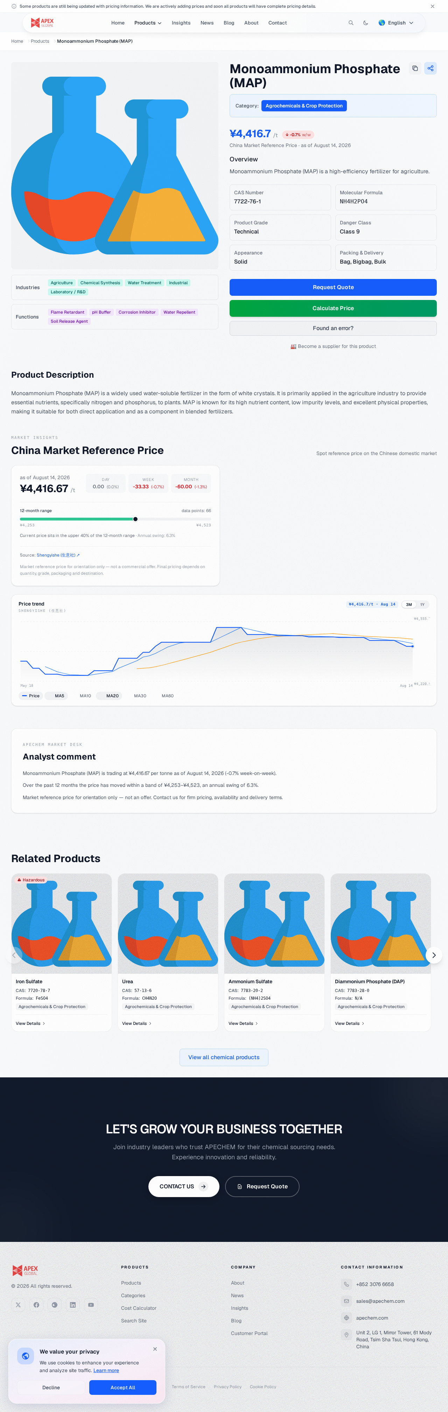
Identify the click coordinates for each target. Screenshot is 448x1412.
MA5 (59, 696)
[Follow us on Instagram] (55, 1305)
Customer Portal (249, 1333)
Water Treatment (144, 283)
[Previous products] (14, 955)
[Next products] (434, 955)
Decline (51, 1387)
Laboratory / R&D (68, 292)
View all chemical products (224, 1057)
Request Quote (333, 287)
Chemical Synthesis (100, 283)
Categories (133, 1295)
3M (409, 604)
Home (118, 23)
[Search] (351, 22)
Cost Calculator (138, 1308)
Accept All (123, 1387)
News (207, 23)
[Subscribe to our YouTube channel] (91, 1305)
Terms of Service (188, 1387)
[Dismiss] (432, 6)
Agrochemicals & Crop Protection (304, 106)
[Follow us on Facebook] (36, 1305)
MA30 (140, 696)
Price (34, 696)
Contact (277, 23)
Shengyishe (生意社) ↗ (58, 555)
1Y (422, 604)
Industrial (178, 283)
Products (145, 23)
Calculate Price (333, 308)
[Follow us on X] (18, 1305)
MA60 (168, 696)
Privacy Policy (227, 1387)
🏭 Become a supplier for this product (333, 346)
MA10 (85, 696)
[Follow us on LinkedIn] (73, 1305)
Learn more (106, 1370)
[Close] (155, 1349)
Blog (229, 23)
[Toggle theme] (365, 22)
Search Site (134, 1320)
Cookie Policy (263, 1387)
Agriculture (62, 283)
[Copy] (415, 68)
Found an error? (333, 328)
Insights (181, 23)
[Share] (430, 68)
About (251, 23)
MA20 (112, 696)
